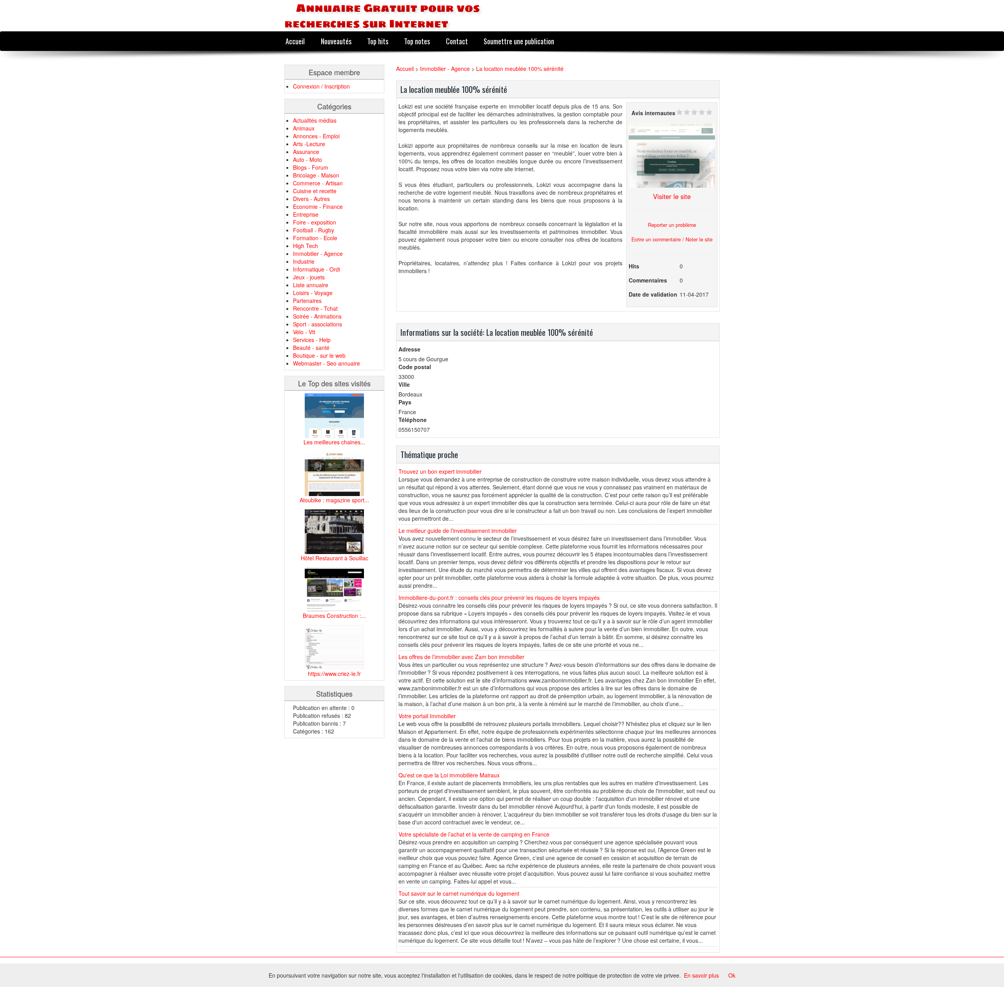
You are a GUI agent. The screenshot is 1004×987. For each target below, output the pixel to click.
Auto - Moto (307, 159)
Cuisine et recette (314, 191)
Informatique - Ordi (316, 269)
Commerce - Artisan (318, 183)
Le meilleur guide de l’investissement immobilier (457, 530)
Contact (457, 41)
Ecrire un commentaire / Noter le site (672, 239)
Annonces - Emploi (316, 136)
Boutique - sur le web (319, 355)
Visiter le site (672, 196)
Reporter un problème (672, 224)
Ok (731, 975)
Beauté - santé (311, 347)
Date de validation (653, 294)
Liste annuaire (310, 285)
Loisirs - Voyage (313, 293)
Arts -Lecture (309, 144)
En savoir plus (701, 975)
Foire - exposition (314, 222)
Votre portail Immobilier (427, 716)
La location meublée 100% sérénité (520, 68)
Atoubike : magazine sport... (334, 500)
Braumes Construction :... (334, 615)
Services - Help (312, 340)
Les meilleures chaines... (334, 442)
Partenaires (307, 300)
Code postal (414, 367)
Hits (634, 266)
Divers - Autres (311, 199)
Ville (404, 384)
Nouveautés (336, 41)
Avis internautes (653, 113)
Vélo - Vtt (304, 332)
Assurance (306, 152)
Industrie (304, 261)
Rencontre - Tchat (315, 308)
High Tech (305, 246)
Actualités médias (314, 120)
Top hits (377, 41)
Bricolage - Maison (316, 175)
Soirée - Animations (317, 316)
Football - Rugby (313, 230)
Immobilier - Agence (318, 253)
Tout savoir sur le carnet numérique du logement (458, 893)
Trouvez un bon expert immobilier (440, 471)
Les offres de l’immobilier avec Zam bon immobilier (461, 657)
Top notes (417, 41)
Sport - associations (317, 324)
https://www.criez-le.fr (334, 673)
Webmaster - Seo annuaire (326, 363)
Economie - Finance (318, 206)
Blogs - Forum (310, 167)
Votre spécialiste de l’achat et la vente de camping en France (473, 834)
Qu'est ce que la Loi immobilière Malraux (449, 775)
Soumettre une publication (519, 41)
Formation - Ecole (315, 238)
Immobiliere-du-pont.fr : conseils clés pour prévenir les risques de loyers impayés (499, 597)
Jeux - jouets (309, 277)
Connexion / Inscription (321, 86)
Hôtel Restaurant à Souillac (334, 558)
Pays (404, 402)
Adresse (409, 349)
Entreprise (305, 214)
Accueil (295, 41)
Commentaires (648, 280)
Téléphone (412, 420)
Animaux (304, 128)
